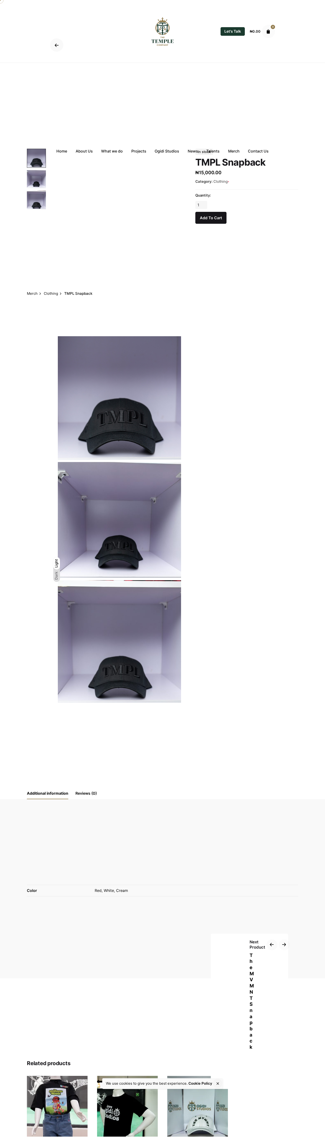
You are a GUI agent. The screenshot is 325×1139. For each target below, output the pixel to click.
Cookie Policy (200, 1083)
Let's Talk (232, 31)
